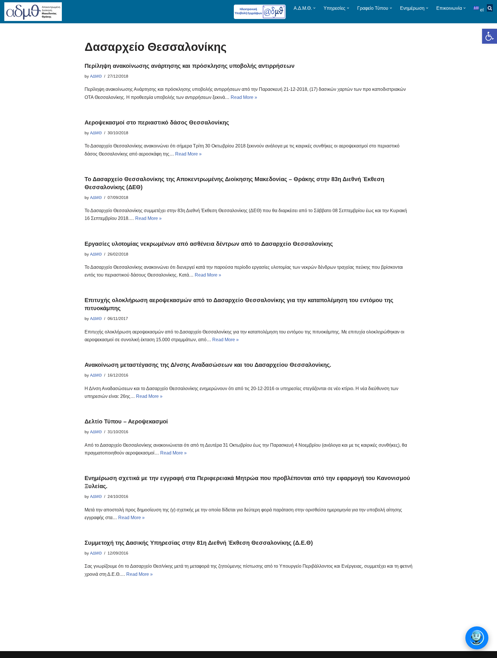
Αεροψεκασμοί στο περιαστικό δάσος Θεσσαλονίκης (157, 122)
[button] (489, 36)
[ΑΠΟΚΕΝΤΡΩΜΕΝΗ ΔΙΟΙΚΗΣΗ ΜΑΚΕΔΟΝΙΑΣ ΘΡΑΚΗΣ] (33, 11)
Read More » (244, 97)
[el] (477, 7)
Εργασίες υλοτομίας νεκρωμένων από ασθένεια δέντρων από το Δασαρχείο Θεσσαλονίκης (209, 244)
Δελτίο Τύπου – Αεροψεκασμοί (126, 421)
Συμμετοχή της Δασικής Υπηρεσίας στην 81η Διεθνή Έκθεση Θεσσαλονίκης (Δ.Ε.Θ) (199, 543)
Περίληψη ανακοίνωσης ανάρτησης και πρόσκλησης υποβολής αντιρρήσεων (190, 66)
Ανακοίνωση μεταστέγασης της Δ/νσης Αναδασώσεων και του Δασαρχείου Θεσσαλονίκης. (208, 365)
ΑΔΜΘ (96, 76)
